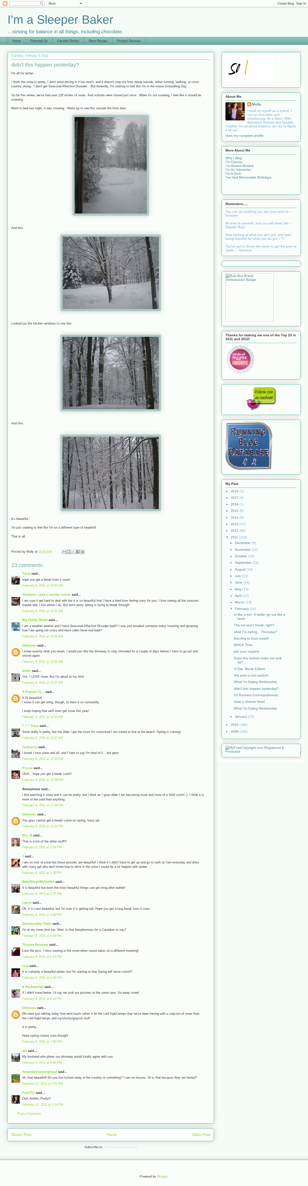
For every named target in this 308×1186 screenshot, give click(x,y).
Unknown (29, 645)
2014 (235, 517)
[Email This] (64, 551)
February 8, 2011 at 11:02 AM (42, 611)
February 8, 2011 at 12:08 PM (42, 780)
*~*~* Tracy (30, 726)
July (238, 576)
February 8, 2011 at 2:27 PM (42, 894)
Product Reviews (129, 41)
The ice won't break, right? (254, 625)
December (243, 543)
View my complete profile (244, 136)
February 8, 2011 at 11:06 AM (42, 661)
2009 (235, 731)
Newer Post (21, 1135)
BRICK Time (243, 645)
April (239, 596)
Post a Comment (29, 1114)
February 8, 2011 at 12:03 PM (42, 759)
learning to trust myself (251, 638)
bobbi (26, 671)
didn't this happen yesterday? (256, 688)
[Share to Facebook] (78, 551)
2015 (235, 511)
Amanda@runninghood (39, 1072)
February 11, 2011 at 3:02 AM (42, 1083)
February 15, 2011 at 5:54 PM (42, 1104)
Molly (256, 104)
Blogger (162, 1176)
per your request (246, 651)
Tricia (26, 573)
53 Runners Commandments (256, 695)
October (241, 556)
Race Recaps (98, 41)
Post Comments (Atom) (120, 1147)
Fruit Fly (28, 1093)
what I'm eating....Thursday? (255, 632)
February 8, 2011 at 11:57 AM (42, 738)
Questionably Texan (36, 923)
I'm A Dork (233, 173)
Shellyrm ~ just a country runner (46, 594)
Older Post (201, 1135)
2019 (235, 491)
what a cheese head (249, 701)
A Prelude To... (33, 692)
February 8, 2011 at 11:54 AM (42, 717)
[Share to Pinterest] (82, 551)
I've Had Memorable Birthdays (248, 177)
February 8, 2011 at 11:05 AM (42, 636)
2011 (235, 537)
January (241, 716)
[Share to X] (73, 551)
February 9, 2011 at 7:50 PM (42, 1041)
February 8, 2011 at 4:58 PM (42, 936)
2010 (235, 725)
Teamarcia (29, 747)
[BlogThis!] (68, 551)
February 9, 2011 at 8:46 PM (42, 1062)
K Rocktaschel (32, 987)
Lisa (25, 966)
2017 (235, 498)
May (238, 589)
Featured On (39, 41)
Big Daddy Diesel (35, 620)
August (240, 569)
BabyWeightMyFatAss (38, 881)
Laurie (27, 902)
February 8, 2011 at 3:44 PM (42, 915)
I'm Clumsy (233, 162)
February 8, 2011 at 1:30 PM (42, 873)
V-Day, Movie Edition (249, 669)
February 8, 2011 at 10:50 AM (42, 585)
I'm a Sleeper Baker (60, 19)
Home (17, 41)
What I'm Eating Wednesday (255, 682)
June (239, 582)
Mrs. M (27, 835)
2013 (235, 524)
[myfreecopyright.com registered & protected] (261, 751)
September (244, 563)
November (243, 550)
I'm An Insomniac (238, 170)
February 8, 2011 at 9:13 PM (42, 998)
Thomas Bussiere (35, 944)
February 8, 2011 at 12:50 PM (42, 805)
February (242, 609)
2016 (235, 504)
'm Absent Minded (240, 166)
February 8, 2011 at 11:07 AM (42, 682)
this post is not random (251, 675)
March (240, 602)
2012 (235, 530)
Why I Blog (233, 158)
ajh (24, 1051)
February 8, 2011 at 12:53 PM (42, 826)
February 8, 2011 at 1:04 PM (42, 847)
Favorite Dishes (68, 41)
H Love (27, 768)
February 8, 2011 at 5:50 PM (42, 977)
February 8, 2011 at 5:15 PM (42, 956)
